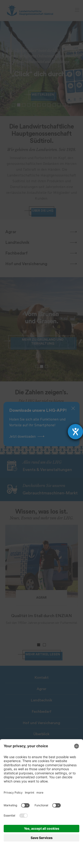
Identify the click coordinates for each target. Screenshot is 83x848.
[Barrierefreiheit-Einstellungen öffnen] (75, 431)
